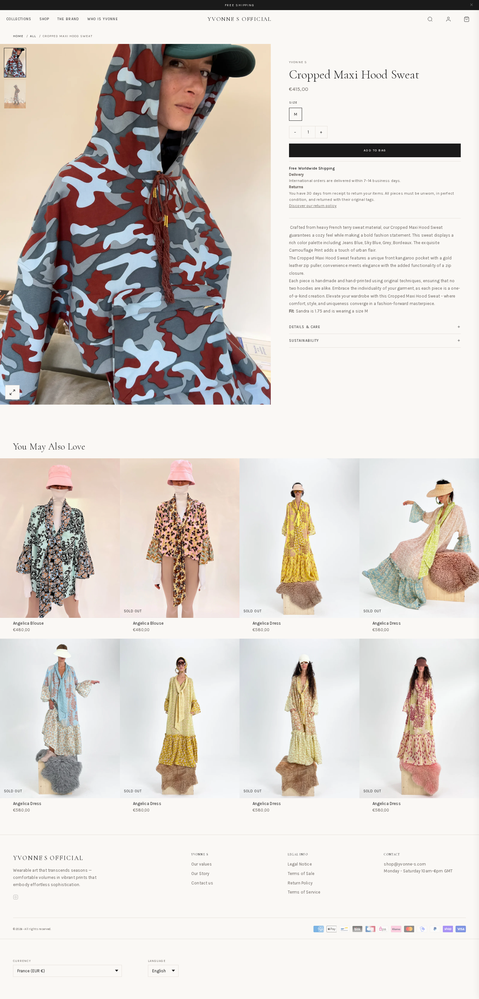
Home (18, 36)
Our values (201, 864)
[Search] (430, 19)
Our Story (200, 873)
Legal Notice (300, 864)
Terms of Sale (301, 873)
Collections (19, 19)
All (33, 36)
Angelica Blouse (28, 623)
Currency (22, 961)
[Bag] (466, 19)
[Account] (448, 19)
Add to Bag (375, 150)
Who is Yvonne (102, 19)
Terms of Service (304, 892)
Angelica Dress (267, 623)
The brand (68, 19)
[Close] (471, 5)
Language (157, 961)
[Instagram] (15, 898)
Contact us (202, 883)
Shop (44, 19)
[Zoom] (12, 392)
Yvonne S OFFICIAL (48, 858)
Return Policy (300, 883)
